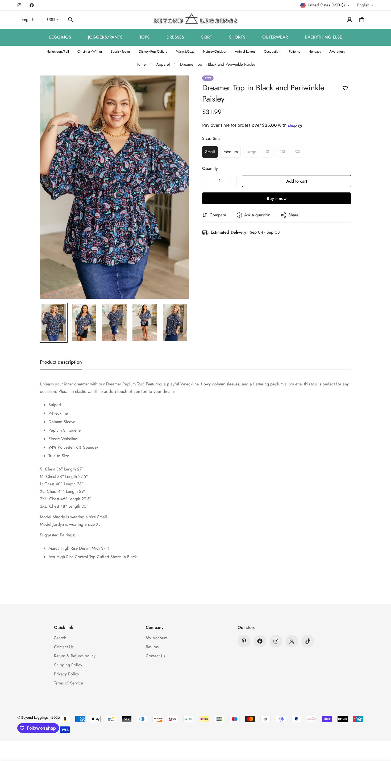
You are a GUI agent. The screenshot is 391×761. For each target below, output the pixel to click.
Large (252, 153)
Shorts (237, 37)
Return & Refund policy (74, 656)
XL (270, 153)
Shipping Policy (68, 665)
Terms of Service (68, 683)
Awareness (337, 51)
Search (60, 638)
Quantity (210, 168)
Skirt (206, 37)
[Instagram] (19, 5)
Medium (232, 153)
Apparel (163, 64)
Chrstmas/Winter (89, 51)
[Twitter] (291, 641)
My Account (156, 638)
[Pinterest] (244, 641)
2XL (284, 153)
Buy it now (276, 198)
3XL (299, 153)
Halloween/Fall (58, 51)
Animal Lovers (245, 51)
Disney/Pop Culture (153, 51)
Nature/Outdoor (214, 51)
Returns (152, 647)
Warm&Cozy (185, 51)
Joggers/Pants (105, 37)
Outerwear (275, 37)
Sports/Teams (120, 51)
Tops (144, 37)
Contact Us (63, 647)
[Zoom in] (178, 87)
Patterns (294, 51)
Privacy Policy (66, 674)
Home (140, 64)
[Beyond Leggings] (195, 20)
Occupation (272, 51)
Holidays (315, 51)
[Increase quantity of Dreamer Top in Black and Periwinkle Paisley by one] (230, 181)
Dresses (175, 37)
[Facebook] (32, 5)
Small (211, 153)
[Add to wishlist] (345, 88)
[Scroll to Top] (381, 732)
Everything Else (323, 37)
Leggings (60, 37)
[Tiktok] (307, 641)
